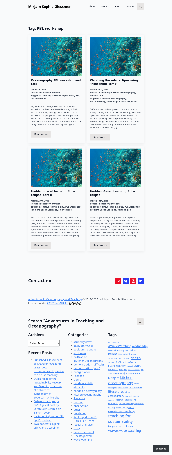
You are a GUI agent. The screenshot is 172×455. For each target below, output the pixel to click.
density (136, 358)
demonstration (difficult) (89, 364)
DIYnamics (111, 362)
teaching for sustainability (120, 418)
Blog (117, 6)
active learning (51, 206)
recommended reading (126, 400)
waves (113, 430)
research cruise (83, 424)
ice (142, 369)
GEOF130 (113, 369)
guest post (123, 369)
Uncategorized (83, 436)
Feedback (79, 376)
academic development (118, 350)
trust (124, 426)
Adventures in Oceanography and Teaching (55, 299)
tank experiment (84, 432)
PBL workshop (38, 98)
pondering (80, 413)
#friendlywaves (83, 342)
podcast (128, 396)
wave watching (83, 439)
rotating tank (133, 404)
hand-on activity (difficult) (83, 385)
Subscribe (161, 448)
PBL (78, 95)
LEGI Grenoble (135, 387)
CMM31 (110, 358)
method (56, 92)
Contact (130, 6)
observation (96, 95)
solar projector (129, 101)
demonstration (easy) (87, 368)
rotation (141, 404)
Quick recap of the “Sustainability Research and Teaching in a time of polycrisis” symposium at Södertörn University (48, 388)
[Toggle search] (140, 6)
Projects (105, 6)
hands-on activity (134, 370)
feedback (130, 366)
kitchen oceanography (123, 92)
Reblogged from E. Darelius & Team (85, 419)
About (92, 6)
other (77, 409)
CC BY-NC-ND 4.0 (57, 303)
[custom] (118, 281)
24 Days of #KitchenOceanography (88, 359)
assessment (124, 353)
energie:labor (82, 372)
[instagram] (133, 281)
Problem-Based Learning (44, 209)
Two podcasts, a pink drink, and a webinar (47, 425)
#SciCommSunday (85, 349)
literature (79, 398)
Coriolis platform (122, 358)
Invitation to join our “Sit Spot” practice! (49, 418)
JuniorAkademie (132, 373)
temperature (114, 426)
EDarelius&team (117, 365)
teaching (129, 411)
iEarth (110, 373)
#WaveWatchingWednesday (128, 346)
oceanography (116, 395)
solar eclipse (113, 101)
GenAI (77, 379)
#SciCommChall (83, 346)
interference (118, 373)
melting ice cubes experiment (58, 95)
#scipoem (80, 353)
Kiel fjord (113, 378)
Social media (122, 407)
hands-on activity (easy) (88, 391)
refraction (123, 403)
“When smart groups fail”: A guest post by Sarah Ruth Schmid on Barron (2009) (47, 406)
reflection (113, 403)
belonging (134, 354)
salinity (111, 407)
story (77, 428)
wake (131, 426)
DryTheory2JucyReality (126, 362)
